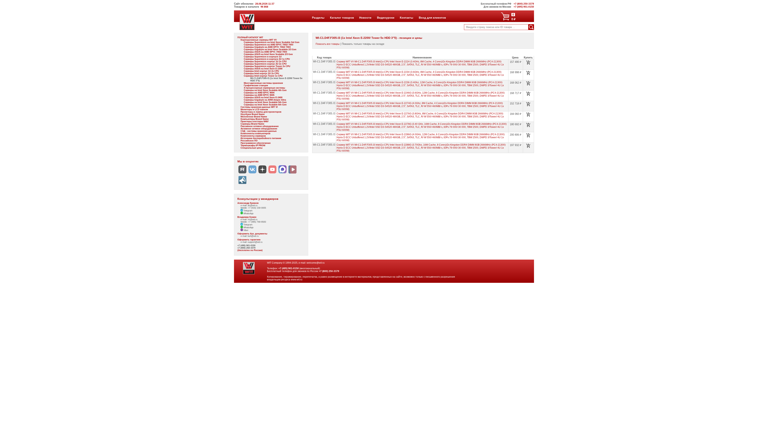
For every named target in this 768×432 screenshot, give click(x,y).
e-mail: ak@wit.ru (249, 205)
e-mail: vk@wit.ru (249, 219)
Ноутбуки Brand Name (253, 114)
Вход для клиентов (432, 17)
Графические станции (256, 85)
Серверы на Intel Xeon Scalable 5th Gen (265, 102)
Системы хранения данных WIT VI (259, 107)
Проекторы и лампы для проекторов (261, 112)
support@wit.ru (255, 242)
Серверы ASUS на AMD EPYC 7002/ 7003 (265, 52)
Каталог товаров (342, 17)
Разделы (318, 17)
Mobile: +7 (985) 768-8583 (253, 222)
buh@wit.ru (253, 236)
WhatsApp (248, 213)
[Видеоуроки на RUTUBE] (242, 173)
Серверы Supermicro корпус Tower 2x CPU (267, 66)
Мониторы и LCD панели (254, 109)
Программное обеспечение (256, 143)
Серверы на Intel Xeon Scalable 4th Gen (265, 90)
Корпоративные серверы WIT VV (259, 40)
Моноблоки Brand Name (254, 116)
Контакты (406, 17)
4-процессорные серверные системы (264, 88)
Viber (245, 230)
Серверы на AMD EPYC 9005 (259, 95)
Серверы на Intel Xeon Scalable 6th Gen (265, 104)
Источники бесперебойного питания (261, 138)
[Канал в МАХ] (282, 173)
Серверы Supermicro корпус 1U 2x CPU (265, 61)
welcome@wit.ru (316, 262)
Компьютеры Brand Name (255, 119)
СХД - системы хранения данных (259, 131)
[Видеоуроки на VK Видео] (292, 173)
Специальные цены (251, 148)
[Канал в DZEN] (262, 173)
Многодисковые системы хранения (263, 83)
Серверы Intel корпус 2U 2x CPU (261, 73)
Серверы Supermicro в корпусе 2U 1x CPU (267, 59)
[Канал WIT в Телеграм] (242, 184)
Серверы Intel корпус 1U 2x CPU (261, 71)
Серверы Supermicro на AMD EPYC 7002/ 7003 (268, 44)
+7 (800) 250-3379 (246, 248)
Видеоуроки (385, 17)
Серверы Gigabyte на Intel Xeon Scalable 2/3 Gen (270, 49)
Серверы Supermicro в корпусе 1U (263, 56)
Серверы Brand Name (252, 124)
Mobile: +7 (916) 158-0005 (253, 208)
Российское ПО (249, 140)
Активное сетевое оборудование (259, 128)
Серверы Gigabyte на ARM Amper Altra (265, 100)
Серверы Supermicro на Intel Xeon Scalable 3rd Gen (271, 42)
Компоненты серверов (253, 136)
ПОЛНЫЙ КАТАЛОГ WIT (250, 37)
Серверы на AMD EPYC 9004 (259, 92)
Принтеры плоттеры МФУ (255, 121)
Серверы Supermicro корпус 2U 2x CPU (265, 64)
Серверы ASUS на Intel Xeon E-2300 (263, 68)
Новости (365, 17)
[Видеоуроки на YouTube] (272, 173)
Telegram (247, 210)
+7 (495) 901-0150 (246, 245)
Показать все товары (328, 44)
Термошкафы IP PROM (253, 145)
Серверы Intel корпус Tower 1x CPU (263, 76)
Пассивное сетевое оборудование (260, 126)
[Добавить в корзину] (528, 62)
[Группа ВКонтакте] (252, 173)
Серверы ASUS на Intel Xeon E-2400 (263, 97)
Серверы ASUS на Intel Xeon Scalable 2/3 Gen (268, 54)
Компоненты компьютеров (255, 133)
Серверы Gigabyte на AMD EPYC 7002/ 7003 (267, 47)
